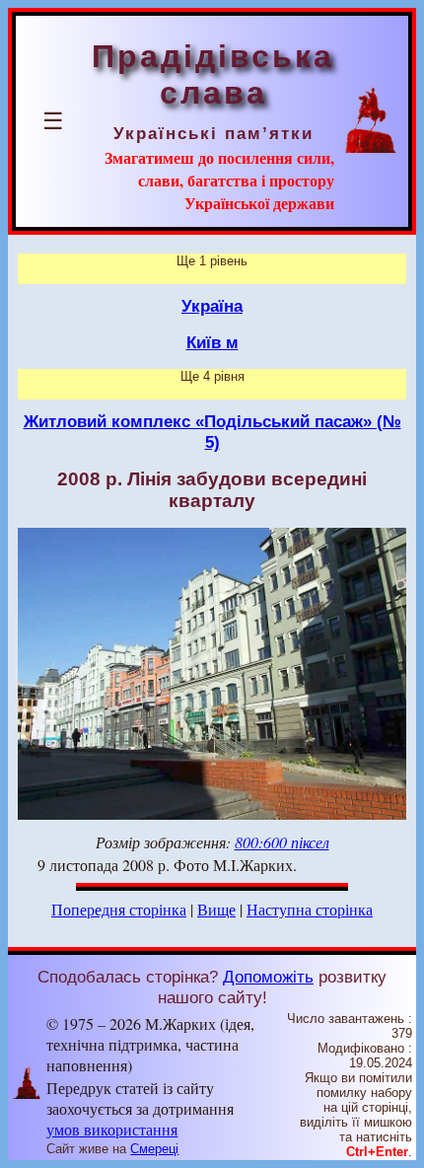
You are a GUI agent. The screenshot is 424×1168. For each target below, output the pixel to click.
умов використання (111, 1129)
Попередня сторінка (118, 909)
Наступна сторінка (310, 909)
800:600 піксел (282, 842)
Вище (216, 909)
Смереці (154, 1148)
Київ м (212, 342)
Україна (212, 306)
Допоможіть (268, 976)
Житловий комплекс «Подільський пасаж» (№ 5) (212, 431)
